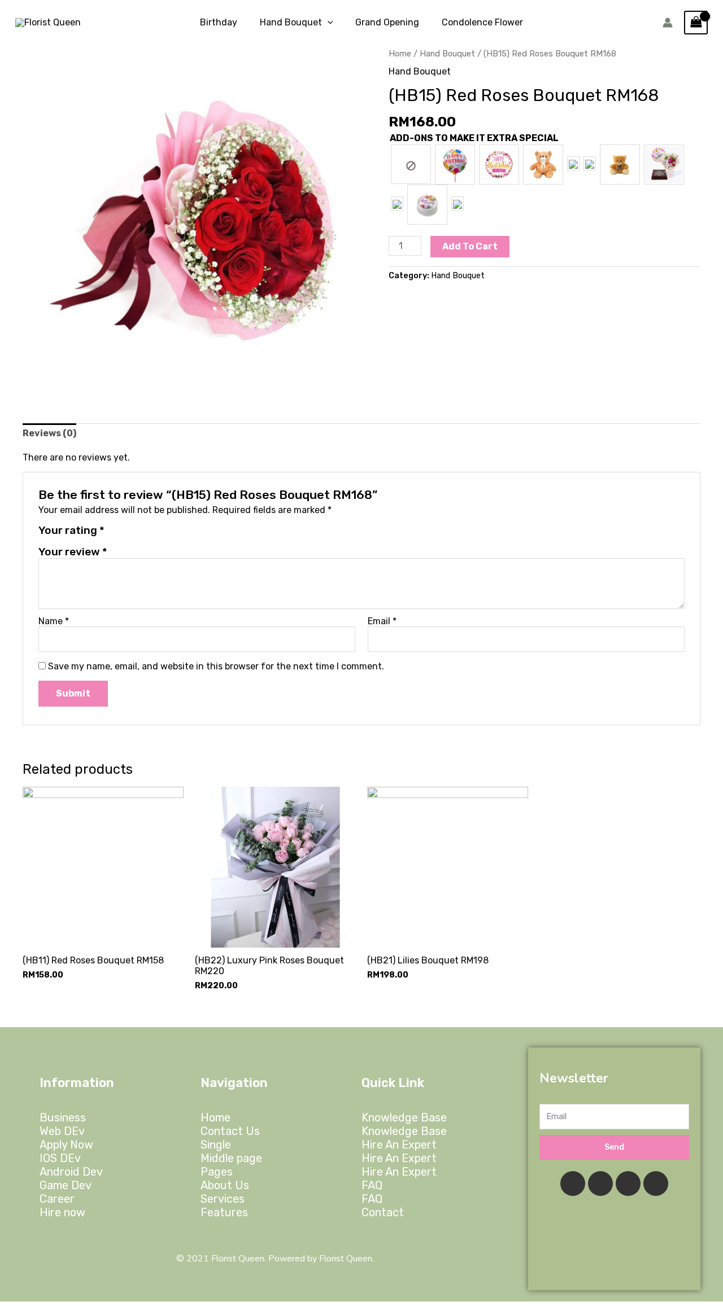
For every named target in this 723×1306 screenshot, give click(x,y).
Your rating (71, 530)
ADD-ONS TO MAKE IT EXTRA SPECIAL (474, 138)
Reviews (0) (49, 433)
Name (53, 621)
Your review (72, 551)
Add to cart (470, 246)
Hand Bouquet (447, 54)
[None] (410, 164)
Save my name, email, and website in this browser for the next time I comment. (216, 666)
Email (382, 621)
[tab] (49, 433)
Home (400, 54)
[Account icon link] (668, 22)
